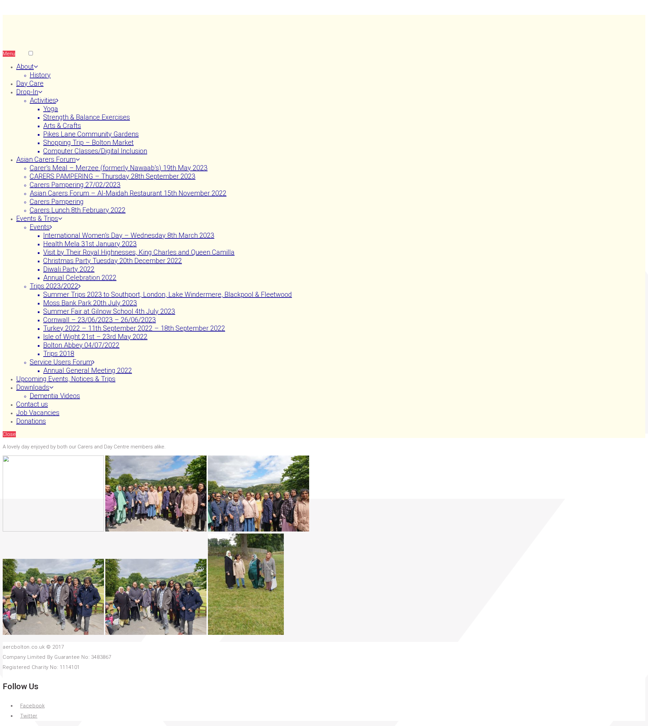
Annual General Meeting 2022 (87, 370)
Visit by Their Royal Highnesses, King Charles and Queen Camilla (139, 252)
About (25, 66)
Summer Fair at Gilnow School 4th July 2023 (109, 311)
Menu (9, 54)
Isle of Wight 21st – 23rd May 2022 (95, 337)
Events (40, 227)
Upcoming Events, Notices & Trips (65, 379)
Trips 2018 (58, 353)
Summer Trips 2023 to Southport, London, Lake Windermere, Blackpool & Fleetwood (167, 294)
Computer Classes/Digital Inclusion (95, 151)
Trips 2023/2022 (54, 286)
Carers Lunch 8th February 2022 (78, 210)
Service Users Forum (61, 362)
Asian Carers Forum (46, 159)
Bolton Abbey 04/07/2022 (81, 345)
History (40, 75)
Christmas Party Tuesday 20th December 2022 (112, 261)
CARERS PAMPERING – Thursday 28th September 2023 (112, 176)
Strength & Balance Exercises (86, 117)
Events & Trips (37, 218)
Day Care (30, 83)
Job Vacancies (37, 413)
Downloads (32, 387)
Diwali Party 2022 (68, 269)
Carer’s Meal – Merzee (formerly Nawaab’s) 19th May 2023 (119, 168)
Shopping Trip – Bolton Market (88, 142)
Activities (43, 100)
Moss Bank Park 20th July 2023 (90, 303)
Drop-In (27, 92)
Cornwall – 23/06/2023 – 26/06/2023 (99, 320)
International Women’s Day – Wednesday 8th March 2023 (128, 235)
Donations (31, 421)
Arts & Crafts (62, 126)
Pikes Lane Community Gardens (91, 134)
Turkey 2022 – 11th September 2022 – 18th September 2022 (134, 328)
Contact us (32, 404)
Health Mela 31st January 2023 (90, 244)
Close (9, 434)
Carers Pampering (57, 202)
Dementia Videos (55, 396)
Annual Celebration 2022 (79, 278)
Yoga (50, 109)
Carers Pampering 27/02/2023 (75, 185)
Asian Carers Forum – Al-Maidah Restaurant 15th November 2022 (128, 193)
